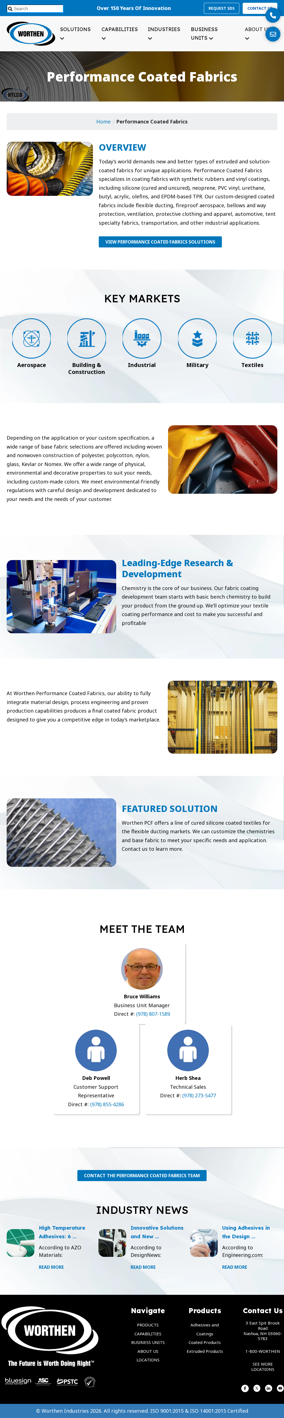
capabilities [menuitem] (148, 1333)
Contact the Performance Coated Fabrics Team (142, 1176)
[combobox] (35, 8)
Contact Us (260, 8)
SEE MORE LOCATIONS (262, 1366)
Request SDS (222, 8)
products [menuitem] (148, 1325)
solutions (75, 29)
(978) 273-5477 (199, 1095)
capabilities (120, 29)
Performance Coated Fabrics (152, 121)
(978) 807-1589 (153, 1014)
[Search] (10, 9)
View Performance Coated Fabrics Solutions (160, 242)
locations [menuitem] (147, 1360)
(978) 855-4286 (106, 1104)
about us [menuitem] (148, 1351)
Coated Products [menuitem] (205, 1342)
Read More (51, 1267)
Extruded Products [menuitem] (205, 1351)
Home (103, 121)
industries (164, 29)
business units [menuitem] (148, 1342)
